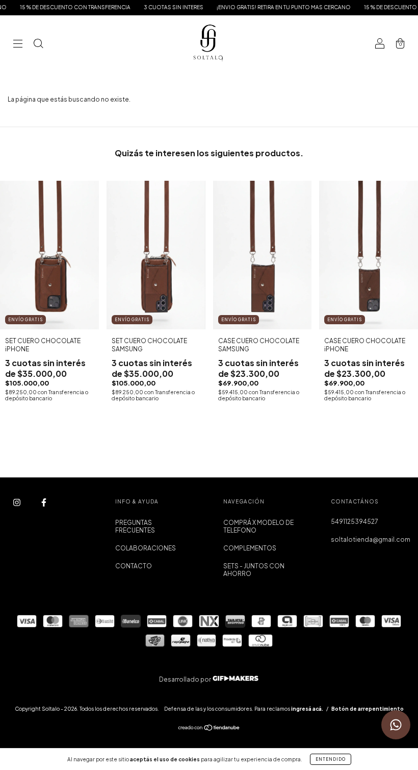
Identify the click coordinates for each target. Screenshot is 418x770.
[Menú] (18, 45)
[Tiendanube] (209, 729)
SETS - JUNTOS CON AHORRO (253, 570)
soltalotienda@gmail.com (370, 539)
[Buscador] (38, 45)
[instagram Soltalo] (17, 502)
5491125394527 (354, 521)
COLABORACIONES (145, 548)
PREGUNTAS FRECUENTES (135, 526)
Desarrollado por (185, 679)
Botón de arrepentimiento (367, 709)
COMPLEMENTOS (249, 548)
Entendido (331, 759)
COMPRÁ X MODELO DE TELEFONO (258, 526)
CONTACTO (133, 566)
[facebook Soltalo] (44, 502)
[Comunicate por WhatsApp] (395, 724)
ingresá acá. (307, 709)
